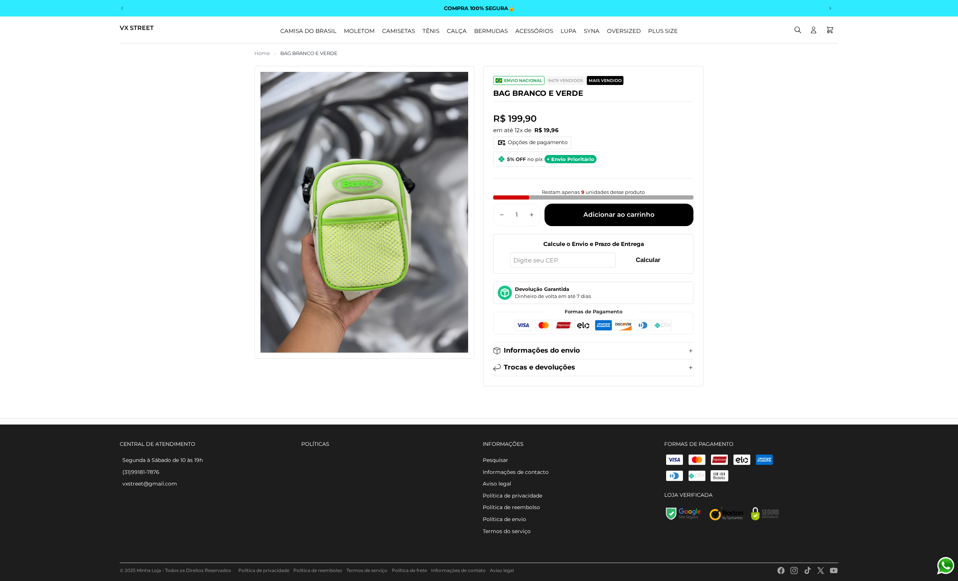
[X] (820, 570)
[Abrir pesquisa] (798, 30)
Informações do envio (542, 350)
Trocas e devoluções (539, 367)
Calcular (648, 260)
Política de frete (409, 570)
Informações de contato (458, 570)
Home (262, 53)
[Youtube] (833, 570)
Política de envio (504, 519)
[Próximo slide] (830, 8)
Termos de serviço (367, 570)
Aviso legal (497, 483)
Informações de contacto (516, 472)
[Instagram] (794, 570)
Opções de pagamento (538, 142)
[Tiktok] (807, 570)
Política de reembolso (511, 507)
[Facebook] (781, 570)
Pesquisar (495, 460)
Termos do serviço (507, 531)
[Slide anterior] (122, 8)
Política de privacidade (512, 495)
